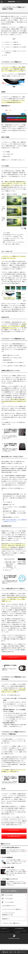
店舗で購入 (6, 952)
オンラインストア (14, 657)
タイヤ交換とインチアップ (10, 879)
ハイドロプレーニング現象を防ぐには (12, 44)
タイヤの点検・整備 (8, 867)
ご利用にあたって (5, 928)
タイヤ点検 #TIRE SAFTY (14, 836)
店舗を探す (5, 918)
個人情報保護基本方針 (20, 928)
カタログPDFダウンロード (9, 905)
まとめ (5, 55)
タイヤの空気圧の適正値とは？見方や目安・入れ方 (10, 577)
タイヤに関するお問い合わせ (10, 847)
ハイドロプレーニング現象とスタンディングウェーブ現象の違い (15, 51)
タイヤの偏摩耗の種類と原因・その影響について (10, 445)
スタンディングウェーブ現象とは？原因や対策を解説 (10, 778)
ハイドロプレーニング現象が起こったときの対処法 (15, 47)
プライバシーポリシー (6, 931)
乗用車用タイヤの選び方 (10, 666)
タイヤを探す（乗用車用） (9, 891)
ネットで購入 (14, 952)
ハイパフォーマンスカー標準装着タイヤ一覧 (8, 913)
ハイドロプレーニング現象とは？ (11, 42)
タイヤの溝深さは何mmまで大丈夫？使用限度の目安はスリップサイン (11, 431)
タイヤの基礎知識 (7, 857)
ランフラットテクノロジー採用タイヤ (12, 909)
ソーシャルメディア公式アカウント (21, 931)
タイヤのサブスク (22, 952)
